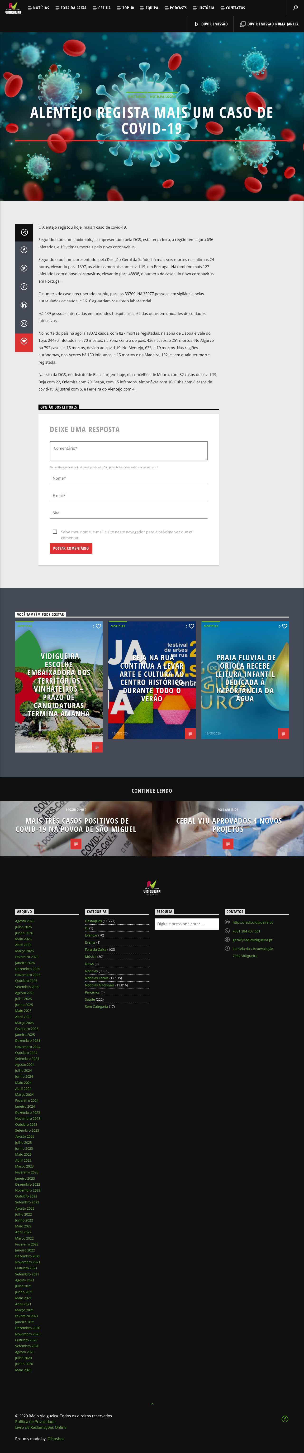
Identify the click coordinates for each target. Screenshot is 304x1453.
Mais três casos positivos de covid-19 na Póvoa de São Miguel (76, 825)
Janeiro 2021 (25, 1322)
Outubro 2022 (26, 1196)
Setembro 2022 (27, 1202)
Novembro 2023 (27, 1118)
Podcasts (178, 7)
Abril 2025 (23, 1016)
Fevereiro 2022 (26, 1244)
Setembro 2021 (27, 1274)
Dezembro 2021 (27, 1256)
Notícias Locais (163, 96)
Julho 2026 (23, 927)
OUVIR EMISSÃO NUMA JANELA (272, 24)
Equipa (152, 7)
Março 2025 (24, 1022)
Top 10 (128, 7)
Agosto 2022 (24, 1208)
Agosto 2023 (24, 1136)
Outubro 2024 (26, 1052)
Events (90, 942)
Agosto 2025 (24, 992)
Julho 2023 (23, 1142)
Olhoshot (56, 1438)
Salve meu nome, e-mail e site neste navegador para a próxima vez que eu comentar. (127, 532)
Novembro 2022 (27, 1190)
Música (90, 956)
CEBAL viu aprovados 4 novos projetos (229, 825)
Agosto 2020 (24, 1352)
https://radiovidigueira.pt (253, 922)
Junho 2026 (24, 933)
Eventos (91, 935)
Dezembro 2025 (27, 968)
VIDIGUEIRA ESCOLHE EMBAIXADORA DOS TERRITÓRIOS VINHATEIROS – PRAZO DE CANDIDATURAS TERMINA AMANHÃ (58, 685)
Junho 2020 (24, 1363)
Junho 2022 (24, 1220)
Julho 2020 (23, 1358)
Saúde (90, 999)
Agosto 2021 (24, 1280)
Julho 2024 (23, 1070)
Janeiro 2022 (25, 1250)
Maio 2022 (23, 1226)
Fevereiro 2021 (26, 1316)
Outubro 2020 (26, 1340)
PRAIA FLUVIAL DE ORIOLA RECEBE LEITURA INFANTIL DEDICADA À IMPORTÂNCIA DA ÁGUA (245, 678)
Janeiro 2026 (25, 963)
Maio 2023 (23, 1154)
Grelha (104, 7)
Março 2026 (24, 951)
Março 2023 (24, 1166)
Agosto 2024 (24, 1064)
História (206, 7)
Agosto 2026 (24, 921)
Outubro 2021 (26, 1268)
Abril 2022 (23, 1232)
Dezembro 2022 (27, 1184)
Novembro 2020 (27, 1334)
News (89, 963)
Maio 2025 (23, 1010)
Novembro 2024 (27, 1046)
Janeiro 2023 (25, 1178)
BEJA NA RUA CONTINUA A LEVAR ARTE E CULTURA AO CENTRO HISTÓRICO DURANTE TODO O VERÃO (152, 678)
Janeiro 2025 (25, 1034)
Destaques (137, 96)
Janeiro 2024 (25, 1106)
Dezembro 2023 (27, 1112)
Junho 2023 (24, 1148)
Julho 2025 (23, 998)
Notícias (41, 7)
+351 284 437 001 (246, 931)
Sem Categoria (96, 1006)
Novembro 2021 (27, 1262)
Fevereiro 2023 (26, 1172)
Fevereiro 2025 (26, 1028)
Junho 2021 (24, 1292)
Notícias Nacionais (99, 985)
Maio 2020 (23, 1370)
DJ (86, 928)
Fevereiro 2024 (26, 1100)
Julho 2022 (23, 1214)
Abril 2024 (23, 1088)
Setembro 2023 (27, 1130)
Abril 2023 (23, 1160)
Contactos (235, 7)
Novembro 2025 (27, 974)
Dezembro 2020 (27, 1328)
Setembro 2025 (27, 987)
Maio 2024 (23, 1082)
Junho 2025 (24, 1004)
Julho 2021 (23, 1286)
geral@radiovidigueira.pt (252, 940)
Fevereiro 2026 (26, 957)
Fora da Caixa (73, 7)
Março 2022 (24, 1238)
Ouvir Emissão (214, 24)
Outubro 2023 (26, 1124)
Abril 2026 (23, 944)
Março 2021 (24, 1310)
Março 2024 (24, 1094)
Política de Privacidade (35, 1421)
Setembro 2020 (27, 1346)
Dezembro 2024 (27, 1040)
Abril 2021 (23, 1304)
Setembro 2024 (27, 1058)
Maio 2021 (23, 1298)
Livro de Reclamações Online (40, 1427)
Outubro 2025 (26, 980)
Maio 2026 (23, 938)
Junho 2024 (24, 1076)
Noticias (25, 626)
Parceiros (92, 992)
